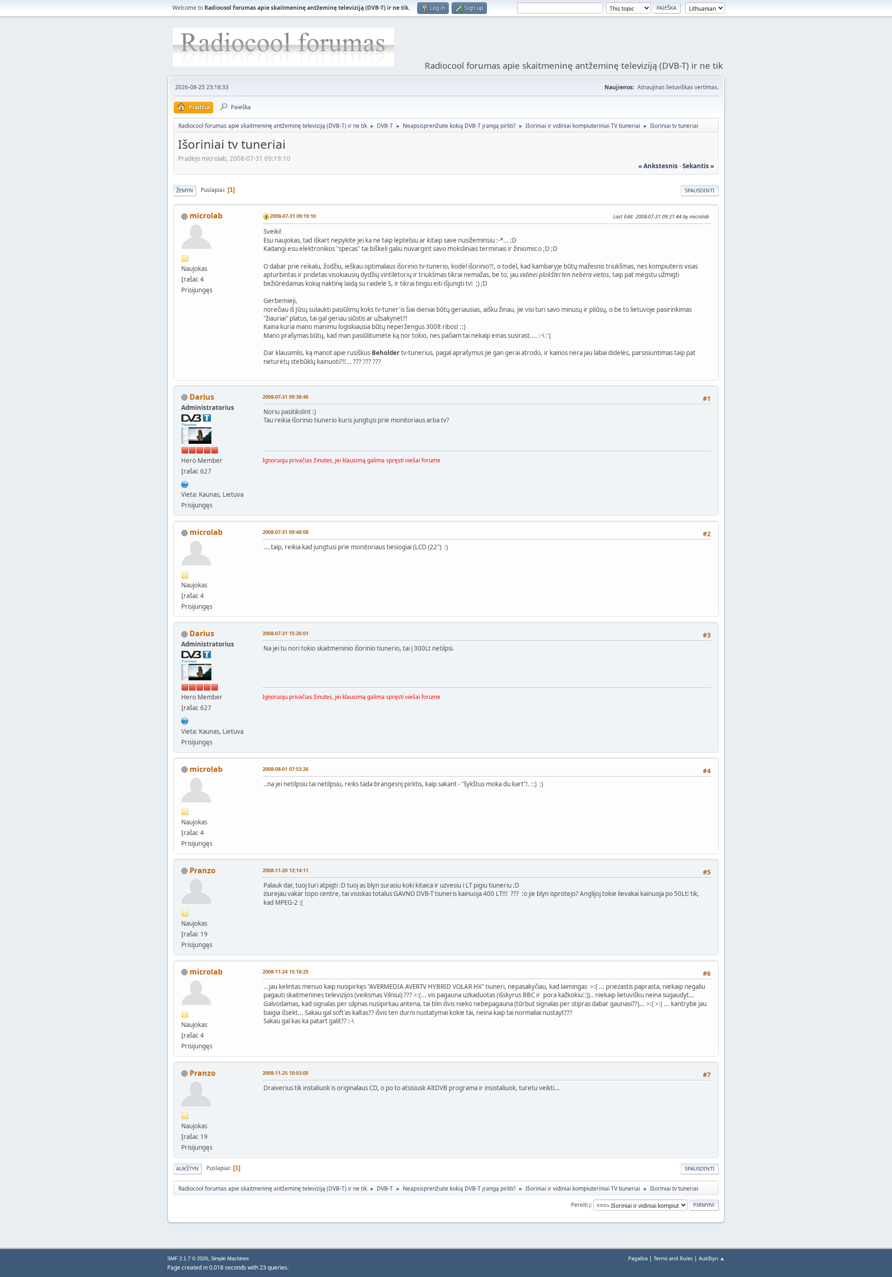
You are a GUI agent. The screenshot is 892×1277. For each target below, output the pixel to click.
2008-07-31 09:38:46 (285, 396)
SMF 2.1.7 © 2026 (187, 1258)
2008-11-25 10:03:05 (285, 1072)
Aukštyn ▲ (712, 1258)
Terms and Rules (673, 1258)
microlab (206, 216)
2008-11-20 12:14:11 (285, 870)
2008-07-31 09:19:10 (293, 215)
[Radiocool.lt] (185, 483)
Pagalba (638, 1258)
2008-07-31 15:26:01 (285, 633)
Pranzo (203, 870)
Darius (202, 397)
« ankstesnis (658, 166)
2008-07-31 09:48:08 (285, 531)
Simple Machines (230, 1258)
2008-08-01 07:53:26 (285, 768)
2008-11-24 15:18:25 (285, 971)
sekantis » (698, 166)
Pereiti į (580, 1205)
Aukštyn (187, 1168)
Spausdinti (700, 190)
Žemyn (184, 190)
